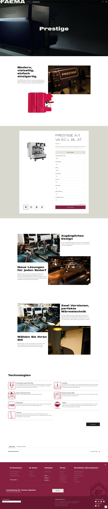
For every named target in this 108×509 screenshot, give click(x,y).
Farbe (56, 167)
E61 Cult (31, 473)
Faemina (31, 471)
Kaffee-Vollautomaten (14, 475)
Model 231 (76, 477)
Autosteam (58, 173)
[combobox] (70, 158)
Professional (36, 1)
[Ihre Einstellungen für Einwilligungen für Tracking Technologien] (106, 507)
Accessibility (77, 481)
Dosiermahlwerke (14, 473)
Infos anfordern (70, 207)
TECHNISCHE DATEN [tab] (21, 446)
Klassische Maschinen (14, 471)
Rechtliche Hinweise (78, 475)
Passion (46, 478)
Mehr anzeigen (70, 152)
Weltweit (62, 473)
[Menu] (106, 1)
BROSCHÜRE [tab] (12, 446)
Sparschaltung (58, 191)
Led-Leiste (57, 185)
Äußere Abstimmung (60, 155)
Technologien (13, 479)
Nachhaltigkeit (63, 477)
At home (28, 1)
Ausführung (58, 161)
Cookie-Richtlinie (78, 473)
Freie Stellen (62, 479)
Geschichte (62, 471)
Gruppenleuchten (59, 197)
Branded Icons (47, 471)
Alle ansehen (93, 424)
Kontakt (46, 480)
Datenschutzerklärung (79, 471)
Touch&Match (32, 475)
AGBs (75, 479)
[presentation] (54, 254)
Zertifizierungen (63, 475)
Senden (58, 490)
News (46, 475)
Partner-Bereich (63, 481)
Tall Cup (57, 179)
